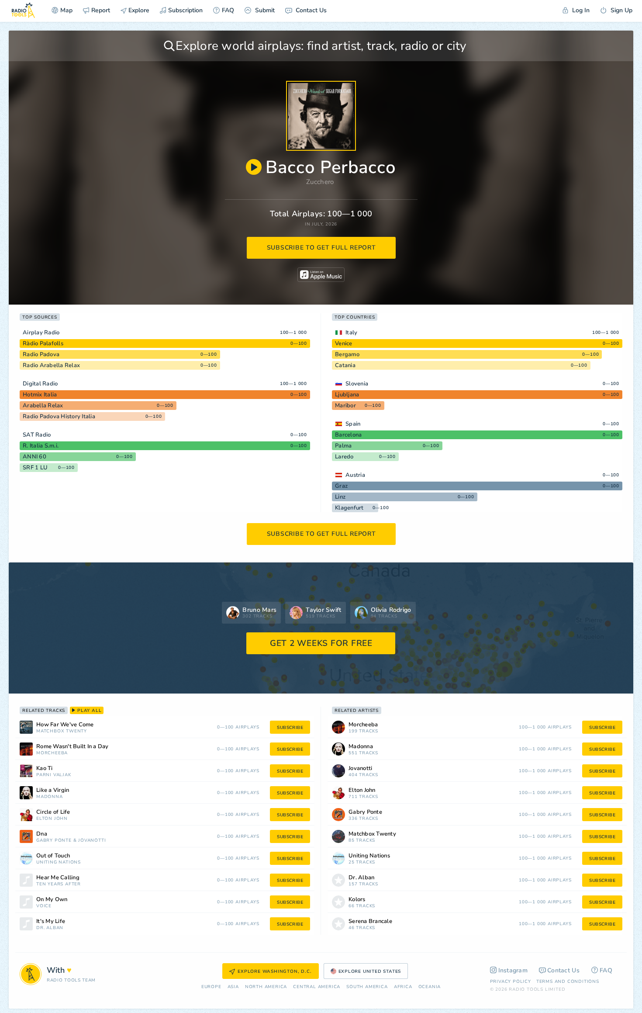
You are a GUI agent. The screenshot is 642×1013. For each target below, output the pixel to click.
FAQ (228, 10)
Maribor (345, 405)
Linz (340, 497)
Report (100, 10)
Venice (343, 343)
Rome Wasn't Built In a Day (72, 746)
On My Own (51, 899)
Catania (345, 365)
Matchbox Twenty (61, 731)
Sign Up (620, 10)
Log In (580, 10)
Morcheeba (52, 753)
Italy (351, 333)
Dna (41, 834)
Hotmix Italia (40, 395)
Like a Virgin (52, 790)
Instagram (513, 970)
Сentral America (316, 987)
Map (66, 10)
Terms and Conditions (567, 981)
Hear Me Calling (57, 877)
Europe (211, 987)
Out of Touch (53, 855)
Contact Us (310, 10)
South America (366, 987)
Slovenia (356, 384)
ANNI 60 (34, 457)
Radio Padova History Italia (59, 416)
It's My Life (50, 921)
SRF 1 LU (35, 468)
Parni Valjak (53, 775)
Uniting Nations (58, 862)
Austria (355, 475)
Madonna (49, 796)
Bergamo (347, 354)
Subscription (185, 10)
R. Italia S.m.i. (41, 446)
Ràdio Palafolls (43, 343)
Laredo (344, 457)
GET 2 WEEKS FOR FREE (321, 643)
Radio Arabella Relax (51, 365)
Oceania (429, 987)
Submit (264, 10)
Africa (403, 987)
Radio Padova (41, 354)
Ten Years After (58, 884)
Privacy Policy (510, 981)
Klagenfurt (349, 508)
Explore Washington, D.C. (274, 971)
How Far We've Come (65, 724)
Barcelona (348, 435)
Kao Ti (44, 768)
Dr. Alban (49, 928)
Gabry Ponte (54, 840)
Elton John (52, 818)
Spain (352, 424)
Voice (44, 906)
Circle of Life (53, 812)
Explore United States (369, 971)
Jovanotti (92, 840)
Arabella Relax (43, 405)
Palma (343, 446)
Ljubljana (347, 395)
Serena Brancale (370, 921)
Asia (233, 987)
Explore (138, 10)
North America (266, 987)
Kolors (357, 899)
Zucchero (320, 181)
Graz (341, 486)
